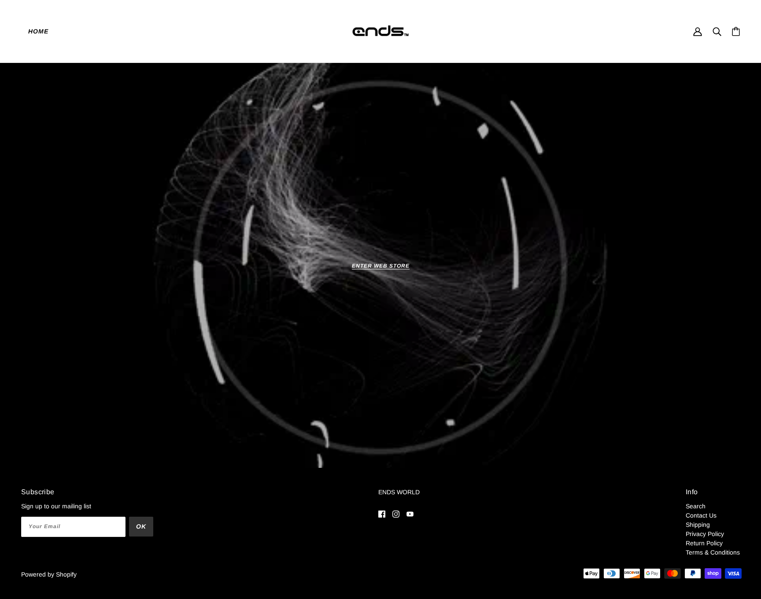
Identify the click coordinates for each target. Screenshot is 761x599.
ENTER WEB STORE (381, 266)
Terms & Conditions (713, 552)
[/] (380, 30)
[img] (382, 514)
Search (696, 506)
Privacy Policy (705, 533)
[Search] (717, 31)
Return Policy (704, 543)
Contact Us (701, 515)
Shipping (698, 524)
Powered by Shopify (49, 574)
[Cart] (736, 31)
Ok (141, 526)
